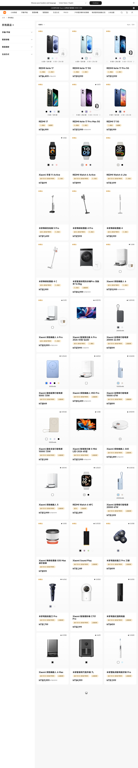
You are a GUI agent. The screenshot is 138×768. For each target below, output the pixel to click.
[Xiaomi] (4, 12)
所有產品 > (8, 25)
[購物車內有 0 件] (127, 12)
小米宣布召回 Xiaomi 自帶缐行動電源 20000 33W (66, 8)
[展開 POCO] (69, 12)
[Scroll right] (133, 62)
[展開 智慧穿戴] (39, 12)
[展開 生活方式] (60, 12)
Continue (95, 3)
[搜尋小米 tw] (121, 12)
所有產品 (11, 18)
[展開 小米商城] (18, 12)
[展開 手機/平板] (28, 12)
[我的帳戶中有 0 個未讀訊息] (132, 12)
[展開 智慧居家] (49, 12)
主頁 (3, 18)
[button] (134, 3)
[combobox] (40, 25)
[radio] (48, 58)
